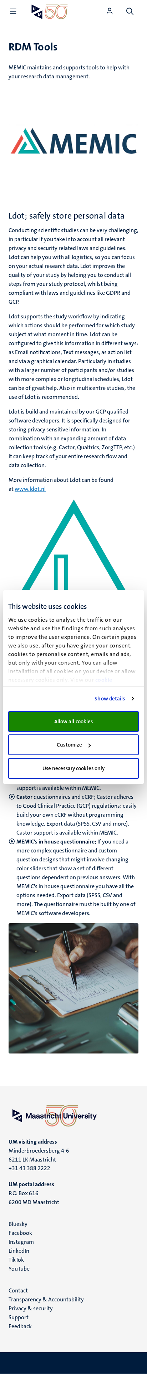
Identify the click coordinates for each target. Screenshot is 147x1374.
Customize (69, 744)
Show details (110, 698)
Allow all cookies (73, 721)
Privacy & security (31, 1308)
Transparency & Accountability (46, 1299)
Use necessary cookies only (73, 768)
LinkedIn (19, 1251)
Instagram (21, 1242)
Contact (18, 1290)
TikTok (16, 1259)
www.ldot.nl (30, 489)
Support (19, 1317)
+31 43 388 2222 (29, 1168)
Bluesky (18, 1224)
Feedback (20, 1326)
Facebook (20, 1233)
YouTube (19, 1268)
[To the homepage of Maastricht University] (50, 11)
